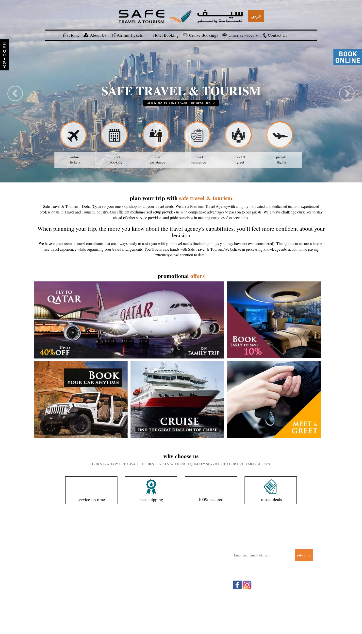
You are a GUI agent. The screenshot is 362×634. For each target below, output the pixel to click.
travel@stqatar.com (162, 575)
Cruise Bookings (203, 35)
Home (74, 35)
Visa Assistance (52, 595)
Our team (59, 622)
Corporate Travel (53, 543)
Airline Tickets (130, 35)
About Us (98, 35)
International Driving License (62, 589)
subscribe (304, 555)
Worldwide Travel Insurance (61, 570)
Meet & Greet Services (57, 582)
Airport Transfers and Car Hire (63, 576)
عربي (256, 15)
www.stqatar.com (158, 580)
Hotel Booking (166, 35)
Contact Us (277, 35)
